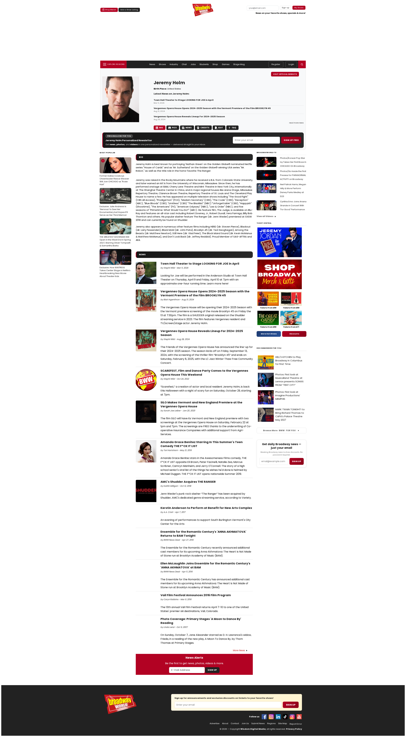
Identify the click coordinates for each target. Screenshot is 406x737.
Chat (184, 64)
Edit (220, 127)
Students (204, 64)
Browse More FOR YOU (279, 430)
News (152, 64)
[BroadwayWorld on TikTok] (285, 717)
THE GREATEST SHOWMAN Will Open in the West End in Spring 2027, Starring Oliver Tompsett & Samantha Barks (115, 233)
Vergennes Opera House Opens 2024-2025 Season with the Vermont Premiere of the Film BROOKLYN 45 (212, 108)
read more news (296, 123)
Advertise (214, 723)
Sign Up (212, 669)
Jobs (193, 64)
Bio (161, 127)
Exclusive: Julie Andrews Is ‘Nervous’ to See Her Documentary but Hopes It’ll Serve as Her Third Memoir (114, 203)
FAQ (234, 127)
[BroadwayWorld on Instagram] (271, 717)
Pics (174, 127)
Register (276, 64)
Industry (174, 64)
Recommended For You (269, 348)
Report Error (296, 724)
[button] (302, 64)
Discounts (294, 333)
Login (291, 64)
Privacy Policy (294, 728)
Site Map (282, 723)
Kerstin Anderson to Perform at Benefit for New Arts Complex (206, 508)
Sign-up (285, 7)
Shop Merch (110, 9)
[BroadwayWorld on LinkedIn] (278, 717)
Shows (162, 64)
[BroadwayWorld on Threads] (292, 717)
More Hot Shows (269, 333)
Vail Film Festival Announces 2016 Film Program (195, 595)
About (225, 723)
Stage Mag (239, 64)
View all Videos (265, 216)
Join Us (245, 723)
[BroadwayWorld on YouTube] (299, 717)
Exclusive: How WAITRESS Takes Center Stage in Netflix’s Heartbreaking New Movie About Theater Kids (115, 264)
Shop (215, 64)
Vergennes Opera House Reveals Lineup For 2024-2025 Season (189, 116)
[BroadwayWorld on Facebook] (264, 717)
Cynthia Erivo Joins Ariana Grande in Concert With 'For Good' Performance (293, 205)
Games (226, 64)
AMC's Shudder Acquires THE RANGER (188, 482)
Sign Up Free (291, 140)
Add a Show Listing (129, 9)
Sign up (296, 461)
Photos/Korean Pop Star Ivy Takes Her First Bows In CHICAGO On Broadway (293, 162)
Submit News (258, 723)
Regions (271, 723)
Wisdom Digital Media (253, 728)
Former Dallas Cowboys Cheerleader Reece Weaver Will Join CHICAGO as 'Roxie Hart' (114, 172)
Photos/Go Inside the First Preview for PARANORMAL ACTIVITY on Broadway (293, 175)
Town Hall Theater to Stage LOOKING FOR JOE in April (183, 100)
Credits (204, 127)
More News (239, 650)
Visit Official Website (285, 74)
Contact (235, 723)
